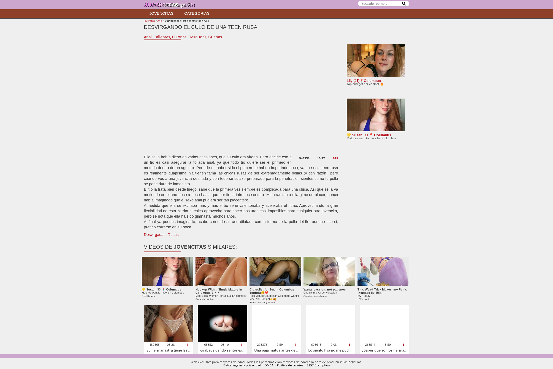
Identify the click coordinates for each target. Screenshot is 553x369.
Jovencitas (161, 13)
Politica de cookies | (292, 365)
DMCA (269, 365)
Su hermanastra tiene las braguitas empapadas (185, 350)
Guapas (215, 36)
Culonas (179, 36)
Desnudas (197, 36)
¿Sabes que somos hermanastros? (390, 350)
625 (335, 158)
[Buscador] (404, 3)
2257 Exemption (318, 365)
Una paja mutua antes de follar (279, 350)
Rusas (173, 234)
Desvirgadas (154, 234)
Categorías (197, 13)
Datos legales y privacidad (242, 365)
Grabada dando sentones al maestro (230, 350)
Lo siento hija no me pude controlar (337, 350)
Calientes (162, 36)
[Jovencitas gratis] (173, 4)
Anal (159, 20)
